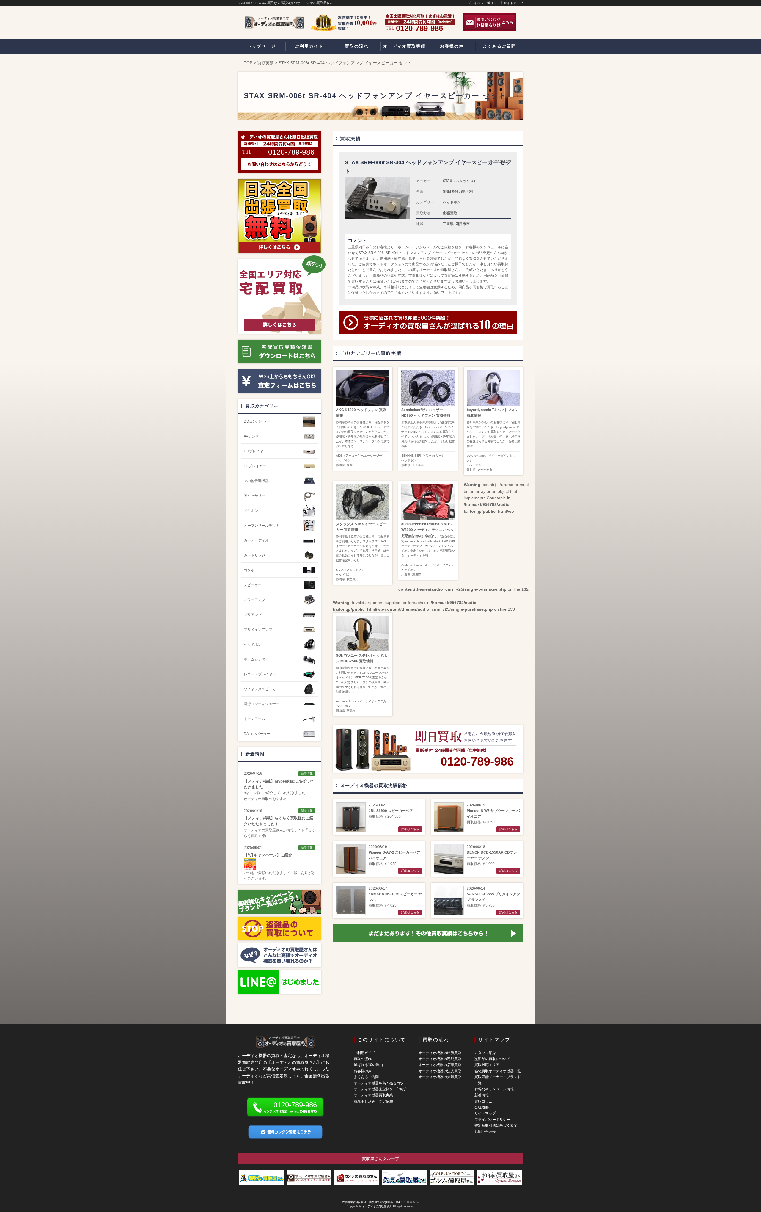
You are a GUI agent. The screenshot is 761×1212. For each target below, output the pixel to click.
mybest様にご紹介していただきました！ (276, 793)
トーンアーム (254, 719)
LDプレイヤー (255, 466)
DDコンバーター (257, 421)
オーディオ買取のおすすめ (265, 799)
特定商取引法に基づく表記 (495, 1125)
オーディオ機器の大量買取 (440, 1077)
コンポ (249, 570)
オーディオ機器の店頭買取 (440, 1065)
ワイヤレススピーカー (261, 689)
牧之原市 (353, 579)
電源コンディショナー (261, 704)
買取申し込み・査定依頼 (373, 1101)
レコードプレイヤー (260, 674)
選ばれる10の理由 (368, 1065)
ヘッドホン (452, 202)
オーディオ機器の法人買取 (440, 1071)
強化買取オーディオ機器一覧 (497, 1071)
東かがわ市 (484, 469)
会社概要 (481, 1107)
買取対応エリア (486, 1065)
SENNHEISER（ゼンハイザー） (423, 455)
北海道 (405, 574)
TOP (248, 62)
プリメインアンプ (258, 630)
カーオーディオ (256, 540)
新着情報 (254, 753)
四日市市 (462, 224)
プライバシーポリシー (483, 3)
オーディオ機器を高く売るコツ (379, 1083)
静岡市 (351, 465)
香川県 (471, 469)
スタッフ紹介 (485, 1053)
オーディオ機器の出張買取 (440, 1053)
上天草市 (418, 465)
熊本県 (405, 465)
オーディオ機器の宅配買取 (440, 1059)
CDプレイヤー (255, 451)
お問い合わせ (485, 1132)
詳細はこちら (410, 829)
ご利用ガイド (364, 1053)
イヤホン (251, 511)
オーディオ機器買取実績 (373, 1095)
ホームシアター (256, 659)
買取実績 (265, 62)
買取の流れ (363, 1059)
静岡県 (340, 465)
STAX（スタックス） (460, 181)
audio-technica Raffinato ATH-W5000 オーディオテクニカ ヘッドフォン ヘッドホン (427, 529)
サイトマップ (513, 3)
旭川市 (416, 574)
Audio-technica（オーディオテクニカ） (428, 565)
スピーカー (253, 585)
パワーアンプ (254, 600)
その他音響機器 (256, 481)
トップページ (261, 46)
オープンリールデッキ (261, 525)
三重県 (448, 224)
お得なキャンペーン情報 (494, 1089)
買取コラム (483, 1101)
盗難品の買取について (492, 1059)
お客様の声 (363, 1071)
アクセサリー (254, 496)
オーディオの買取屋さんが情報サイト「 (276, 830)
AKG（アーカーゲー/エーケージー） (360, 455)
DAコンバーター (257, 734)
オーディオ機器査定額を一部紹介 (380, 1089)
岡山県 (340, 710)
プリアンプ (253, 615)
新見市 (351, 710)
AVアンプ (251, 436)
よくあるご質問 (366, 1077)
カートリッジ (254, 555)
